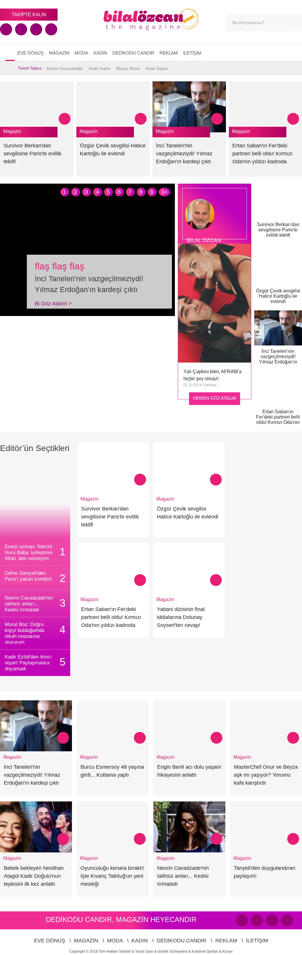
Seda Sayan (156, 68)
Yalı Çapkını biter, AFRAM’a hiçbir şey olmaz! (212, 375)
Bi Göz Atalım (53, 304)
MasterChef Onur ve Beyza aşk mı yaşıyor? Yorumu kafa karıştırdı (266, 775)
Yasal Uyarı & (146, 951)
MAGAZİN (59, 52)
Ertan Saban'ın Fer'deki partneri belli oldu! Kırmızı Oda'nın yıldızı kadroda (262, 153)
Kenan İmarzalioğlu (65, 68)
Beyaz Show (127, 68)
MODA (81, 52)
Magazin (12, 131)
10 (165, 192)
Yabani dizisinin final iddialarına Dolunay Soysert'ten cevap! (181, 617)
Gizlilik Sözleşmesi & (174, 951)
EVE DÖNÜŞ (30, 52)
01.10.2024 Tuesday (199, 385)
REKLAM (169, 52)
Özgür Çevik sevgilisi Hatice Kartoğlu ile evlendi (278, 296)
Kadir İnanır (100, 68)
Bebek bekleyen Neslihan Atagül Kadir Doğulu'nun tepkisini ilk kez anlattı (34, 876)
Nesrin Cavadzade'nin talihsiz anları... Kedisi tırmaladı (183, 876)
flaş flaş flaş (59, 266)
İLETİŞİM (192, 52)
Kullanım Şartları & (207, 951)
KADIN (100, 52)
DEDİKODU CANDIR (133, 52)
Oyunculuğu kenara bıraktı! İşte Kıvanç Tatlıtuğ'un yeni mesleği (112, 876)
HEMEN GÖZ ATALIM (214, 398)
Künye (227, 951)
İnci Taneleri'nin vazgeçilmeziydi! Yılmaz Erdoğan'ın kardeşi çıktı (184, 153)
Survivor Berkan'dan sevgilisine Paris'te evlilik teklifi (32, 153)
